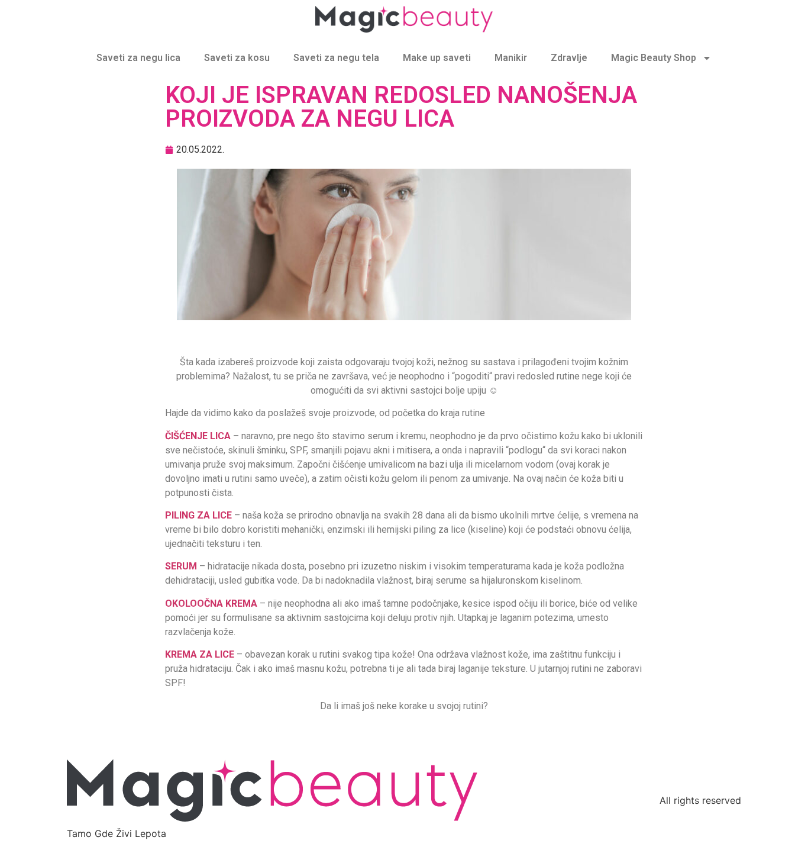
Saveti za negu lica (138, 57)
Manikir (511, 57)
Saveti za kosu (237, 57)
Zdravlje (569, 57)
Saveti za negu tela (336, 57)
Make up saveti (437, 57)
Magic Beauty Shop (653, 57)
